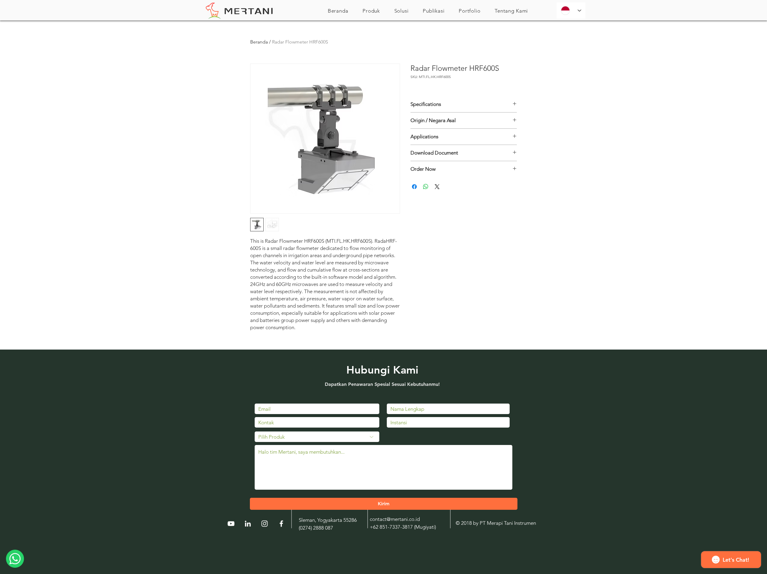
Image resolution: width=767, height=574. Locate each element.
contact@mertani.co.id (395, 519)
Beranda (259, 42)
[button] (371, 11)
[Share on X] (437, 186)
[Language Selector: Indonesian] (571, 10)
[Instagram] (264, 523)
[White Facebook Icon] (281, 523)
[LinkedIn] (248, 523)
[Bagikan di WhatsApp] (425, 186)
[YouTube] (231, 523)
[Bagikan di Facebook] (414, 186)
